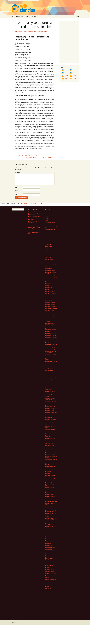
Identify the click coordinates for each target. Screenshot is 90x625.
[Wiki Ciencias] (45, 7)
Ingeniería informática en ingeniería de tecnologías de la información (51, 515)
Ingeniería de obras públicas (50, 335)
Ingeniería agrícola (48, 268)
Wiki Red (27, 16)
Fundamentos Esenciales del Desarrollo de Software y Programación (34, 218)
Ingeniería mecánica (49, 536)
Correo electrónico (18, 191)
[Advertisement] (43, 52)
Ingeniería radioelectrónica (50, 547)
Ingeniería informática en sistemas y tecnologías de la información (51, 520)
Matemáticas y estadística (50, 571)
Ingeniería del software (49, 379)
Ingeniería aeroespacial (49, 253)
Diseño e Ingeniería (48, 234)
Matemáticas (47, 567)
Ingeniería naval (48, 543)
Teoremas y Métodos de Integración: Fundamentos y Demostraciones (34, 213)
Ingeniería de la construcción (50, 313)
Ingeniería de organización (50, 347)
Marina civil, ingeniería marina (50, 561)
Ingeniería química (48, 545)
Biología (74, 70)
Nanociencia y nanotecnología (50, 573)
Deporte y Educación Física (50, 232)
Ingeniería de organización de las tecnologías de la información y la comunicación (50, 351)
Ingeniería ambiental (49, 285)
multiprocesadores (18, 31)
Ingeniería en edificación (49, 410)
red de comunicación (37, 31)
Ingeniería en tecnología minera (51, 454)
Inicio (12, 16)
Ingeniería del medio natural (50, 377)
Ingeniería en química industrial (51, 433)
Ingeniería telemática (49, 553)
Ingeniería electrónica (49, 386)
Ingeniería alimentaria (49, 283)
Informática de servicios (49, 251)
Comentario (18, 172)
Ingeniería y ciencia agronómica (51, 555)
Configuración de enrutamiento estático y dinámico (40, 157)
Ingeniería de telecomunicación (51, 373)
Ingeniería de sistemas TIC (50, 364)
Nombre (17, 187)
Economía (74, 78)
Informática (47, 249)
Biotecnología (47, 220)
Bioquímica (47, 218)
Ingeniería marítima (48, 532)
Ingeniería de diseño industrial (51, 308)
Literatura (74, 72)
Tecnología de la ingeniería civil (51, 583)
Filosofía (74, 75)
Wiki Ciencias (14, 622)
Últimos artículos (19, 16)
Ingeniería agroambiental (50, 275)
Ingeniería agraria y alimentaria (51, 262)
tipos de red (44, 31)
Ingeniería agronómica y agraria (51, 281)
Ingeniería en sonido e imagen (51, 452)
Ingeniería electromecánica (50, 384)
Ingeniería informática (30, 29)
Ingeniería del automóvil (49, 375)
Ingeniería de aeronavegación (50, 302)
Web (16, 194)
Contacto (34, 16)
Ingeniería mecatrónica (49, 538)
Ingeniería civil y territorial (50, 291)
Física (46, 241)
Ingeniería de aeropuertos (50, 304)
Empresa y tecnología (49, 239)
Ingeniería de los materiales (50, 317)
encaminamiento (44, 29)
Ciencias (66, 70)
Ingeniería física (48, 473)
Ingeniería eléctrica (48, 381)
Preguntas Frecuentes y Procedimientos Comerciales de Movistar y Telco (34, 227)
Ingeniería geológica (49, 482)
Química (46, 575)
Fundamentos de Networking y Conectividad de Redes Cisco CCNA (34, 232)
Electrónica (47, 236)
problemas (30, 31)
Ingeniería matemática (49, 534)
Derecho (66, 78)
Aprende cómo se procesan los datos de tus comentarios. (32, 203)
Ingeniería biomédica (49, 287)
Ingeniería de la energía (49, 315)
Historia (66, 75)
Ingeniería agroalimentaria (50, 270)
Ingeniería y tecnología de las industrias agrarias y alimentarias (50, 558)
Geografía (67, 72)
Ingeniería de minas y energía (50, 333)
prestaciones (25, 31)
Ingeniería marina (48, 529)
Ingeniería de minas (48, 331)
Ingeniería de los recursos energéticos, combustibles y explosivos (50, 325)
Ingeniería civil (47, 289)
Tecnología (47, 577)
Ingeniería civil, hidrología (50, 296)
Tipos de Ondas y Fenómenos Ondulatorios (26, 155)
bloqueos (38, 29)
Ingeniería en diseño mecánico (51, 408)
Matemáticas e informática (50, 569)
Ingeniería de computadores (50, 306)
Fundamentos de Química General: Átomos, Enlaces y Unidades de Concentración (34, 223)
